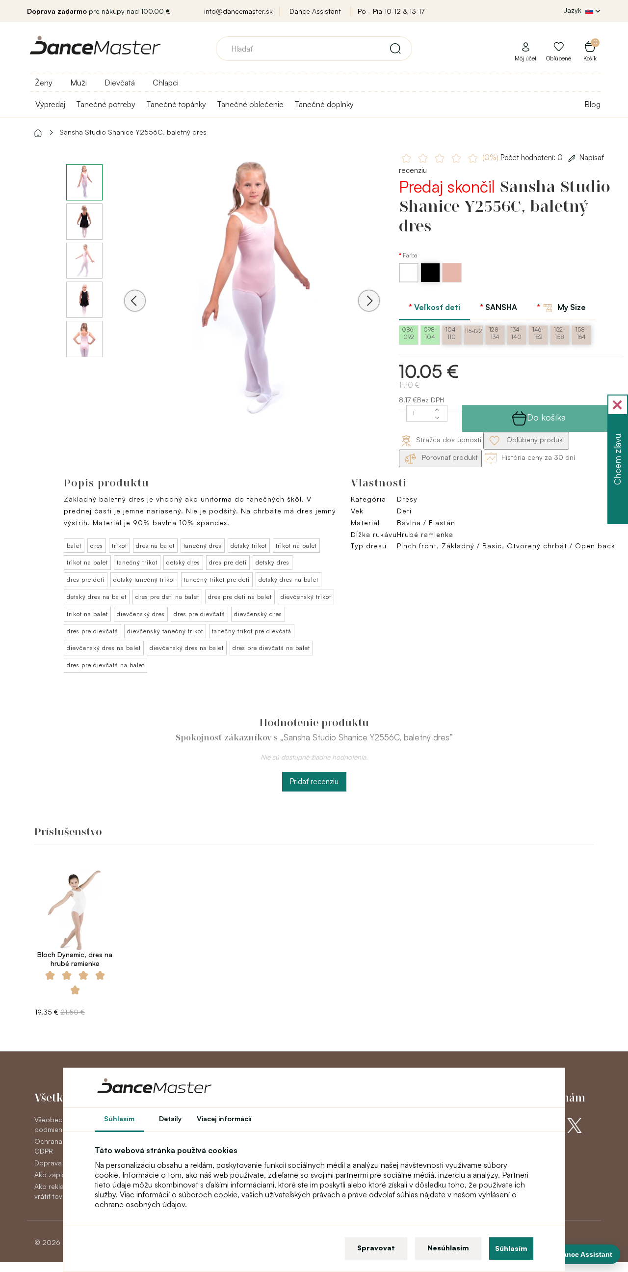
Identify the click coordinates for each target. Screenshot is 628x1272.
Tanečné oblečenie (250, 104)
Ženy (43, 82)
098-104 (430, 333)
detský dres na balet (288, 579)
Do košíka (546, 417)
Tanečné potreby (105, 104)
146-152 (538, 333)
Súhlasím (511, 1248)
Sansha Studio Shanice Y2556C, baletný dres (133, 132)
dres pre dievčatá (199, 614)
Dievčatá (120, 82)
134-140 (516, 333)
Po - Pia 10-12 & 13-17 (391, 11)
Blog (592, 104)
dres (96, 545)
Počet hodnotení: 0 (523, 157)
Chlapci (166, 82)
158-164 (581, 333)
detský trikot (249, 545)
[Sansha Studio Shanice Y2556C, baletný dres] (252, 286)
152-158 (559, 333)
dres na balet (155, 545)
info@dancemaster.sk (238, 11)
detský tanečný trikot (144, 579)
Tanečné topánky (176, 104)
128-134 (495, 333)
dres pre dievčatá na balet (271, 647)
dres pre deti (228, 562)
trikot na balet (296, 545)
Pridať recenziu (314, 781)
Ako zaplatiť (53, 1174)
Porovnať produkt (449, 457)
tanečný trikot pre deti (217, 579)
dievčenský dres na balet (104, 647)
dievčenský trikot (306, 596)
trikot (119, 545)
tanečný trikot (137, 562)
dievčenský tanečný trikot (165, 631)
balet (74, 545)
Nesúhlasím (448, 1248)
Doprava (48, 1163)
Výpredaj (50, 104)
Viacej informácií (224, 1118)
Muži (78, 82)
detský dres (183, 562)
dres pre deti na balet (167, 596)
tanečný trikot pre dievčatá (251, 631)
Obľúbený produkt (534, 439)
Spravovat (376, 1248)
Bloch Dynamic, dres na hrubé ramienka (74, 958)
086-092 (409, 333)
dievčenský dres (141, 614)
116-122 (473, 331)
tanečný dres (202, 545)
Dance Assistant (315, 11)
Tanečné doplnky (324, 104)
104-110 (451, 333)
